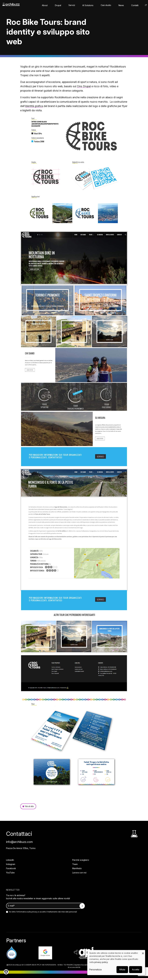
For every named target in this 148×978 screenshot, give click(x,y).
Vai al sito (29, 806)
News (121, 5)
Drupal (58, 5)
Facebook (11, 868)
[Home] (11, 5)
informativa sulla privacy (27, 912)
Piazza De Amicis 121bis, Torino (21, 848)
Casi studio (106, 5)
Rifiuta (122, 969)
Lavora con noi (79, 872)
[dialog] (116, 962)
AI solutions (87, 5)
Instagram (10, 864)
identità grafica (34, 106)
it (146, 5)
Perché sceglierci (80, 860)
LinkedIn (10, 860)
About (45, 5)
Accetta (135, 969)
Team (75, 864)
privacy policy (101, 962)
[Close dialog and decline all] (143, 952)
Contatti (134, 5)
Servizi (72, 5)
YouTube (10, 872)
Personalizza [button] (95, 969)
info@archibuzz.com (19, 842)
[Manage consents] (6, 971)
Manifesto (77, 868)
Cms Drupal (84, 86)
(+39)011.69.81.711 (31, 965)
